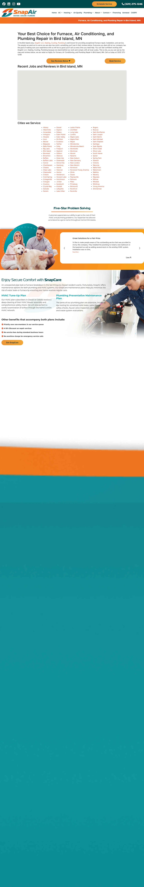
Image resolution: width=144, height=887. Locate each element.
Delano (59, 132)
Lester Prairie (75, 127)
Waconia (96, 165)
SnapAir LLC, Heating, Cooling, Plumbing (50, 43)
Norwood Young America (79, 170)
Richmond (74, 186)
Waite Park (97, 167)
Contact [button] (106, 13)
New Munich (74, 165)
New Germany (75, 160)
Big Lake (46, 149)
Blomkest (46, 153)
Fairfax (59, 144)
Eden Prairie (60, 134)
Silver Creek (97, 149)
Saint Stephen (98, 142)
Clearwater (47, 172)
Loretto (73, 134)
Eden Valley (60, 137)
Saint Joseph (97, 134)
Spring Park (97, 158)
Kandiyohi (60, 184)
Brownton (46, 156)
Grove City (60, 163)
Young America (98, 186)
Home (54, 13)
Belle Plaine (47, 146)
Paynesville (74, 177)
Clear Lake (47, 170)
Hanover (59, 170)
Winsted (96, 182)
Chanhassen (47, 165)
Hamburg (59, 165)
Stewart (96, 160)
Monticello (74, 149)
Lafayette (59, 189)
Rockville (73, 191)
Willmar (95, 179)
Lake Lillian (60, 191)
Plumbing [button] (88, 13)
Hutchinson (60, 179)
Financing (117, 13)
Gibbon (59, 153)
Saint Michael (98, 139)
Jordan (59, 182)
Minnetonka (74, 144)
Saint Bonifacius (99, 132)
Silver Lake (97, 151)
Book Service (115, 61)
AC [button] (59, 13)
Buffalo (45, 158)
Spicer (95, 156)
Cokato (46, 175)
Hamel (58, 167)
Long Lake (74, 132)
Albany (45, 127)
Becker (45, 142)
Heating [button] (67, 13)
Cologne (46, 182)
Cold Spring (47, 177)
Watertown (97, 170)
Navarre (73, 156)
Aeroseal (125, 13)
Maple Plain (74, 139)
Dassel (58, 127)
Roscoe (95, 130)
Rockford (73, 189)
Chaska (46, 167)
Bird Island (47, 151)
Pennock (73, 179)
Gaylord (59, 151)
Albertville (47, 130)
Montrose (73, 151)
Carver (45, 163)
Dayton (59, 130)
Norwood (73, 167)
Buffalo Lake (48, 160)
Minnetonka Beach (77, 146)
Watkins (96, 172)
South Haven (97, 153)
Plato (72, 182)
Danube (46, 189)
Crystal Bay (47, 186)
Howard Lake (61, 177)
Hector (59, 172)
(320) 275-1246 (133, 4)
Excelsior (59, 142)
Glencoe (59, 156)
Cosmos (46, 184)
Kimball (59, 186)
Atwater (46, 137)
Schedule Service (104, 4)
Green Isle (60, 158)
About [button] (97, 13)
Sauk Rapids (97, 146)
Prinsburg (73, 184)
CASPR (134, 13)
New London (75, 163)
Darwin (45, 191)
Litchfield (73, 130)
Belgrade (46, 144)
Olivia (72, 172)
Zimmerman (97, 189)
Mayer (72, 142)
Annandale (47, 132)
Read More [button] (76, 252)
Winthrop (96, 184)
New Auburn (74, 158)
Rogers (95, 127)
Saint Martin (97, 137)
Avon (45, 139)
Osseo (72, 175)
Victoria (96, 163)
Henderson (60, 175)
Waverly (96, 175)
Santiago (96, 144)
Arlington (46, 134)
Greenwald (60, 160)
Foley (58, 146)
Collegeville (47, 179)
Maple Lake (74, 137)
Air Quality (77, 13)
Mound (72, 153)
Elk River (59, 139)
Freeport (59, 149)
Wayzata (96, 177)
